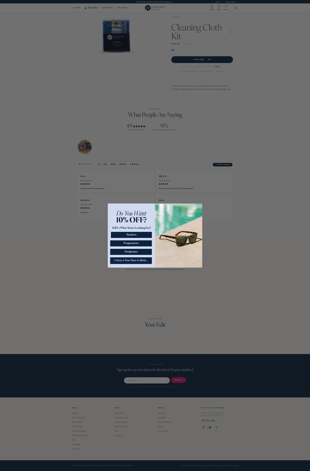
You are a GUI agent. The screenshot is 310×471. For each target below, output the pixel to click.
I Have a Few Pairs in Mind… (131, 260)
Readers (131, 234)
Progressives (131, 243)
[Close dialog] (199, 206)
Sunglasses (131, 251)
